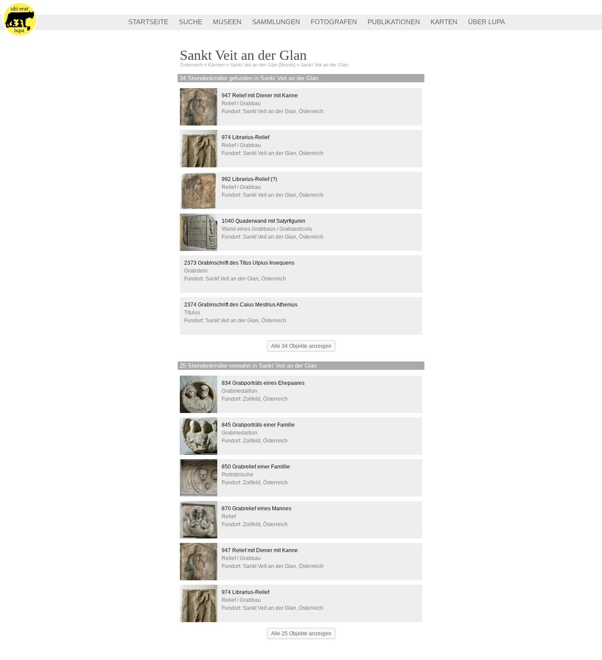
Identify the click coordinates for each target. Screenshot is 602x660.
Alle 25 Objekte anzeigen (301, 634)
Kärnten (216, 64)
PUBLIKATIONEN (394, 22)
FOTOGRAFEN (334, 22)
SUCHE (190, 22)
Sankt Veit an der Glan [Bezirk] (262, 64)
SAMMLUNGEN (276, 22)
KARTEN (444, 22)
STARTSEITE (148, 22)
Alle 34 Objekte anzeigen (301, 346)
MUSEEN (227, 22)
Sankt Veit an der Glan (324, 64)
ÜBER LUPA (486, 22)
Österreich (191, 64)
